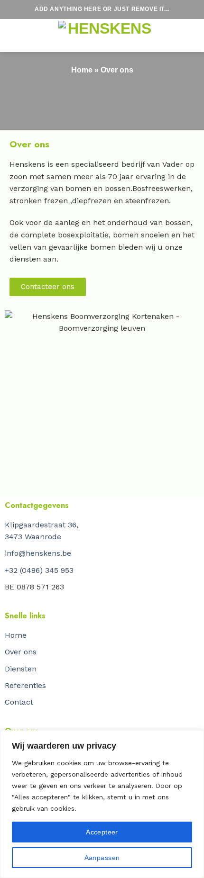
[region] (102, 804)
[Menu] (29, 35)
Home (82, 70)
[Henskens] (105, 36)
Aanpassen (102, 857)
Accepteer (102, 832)
